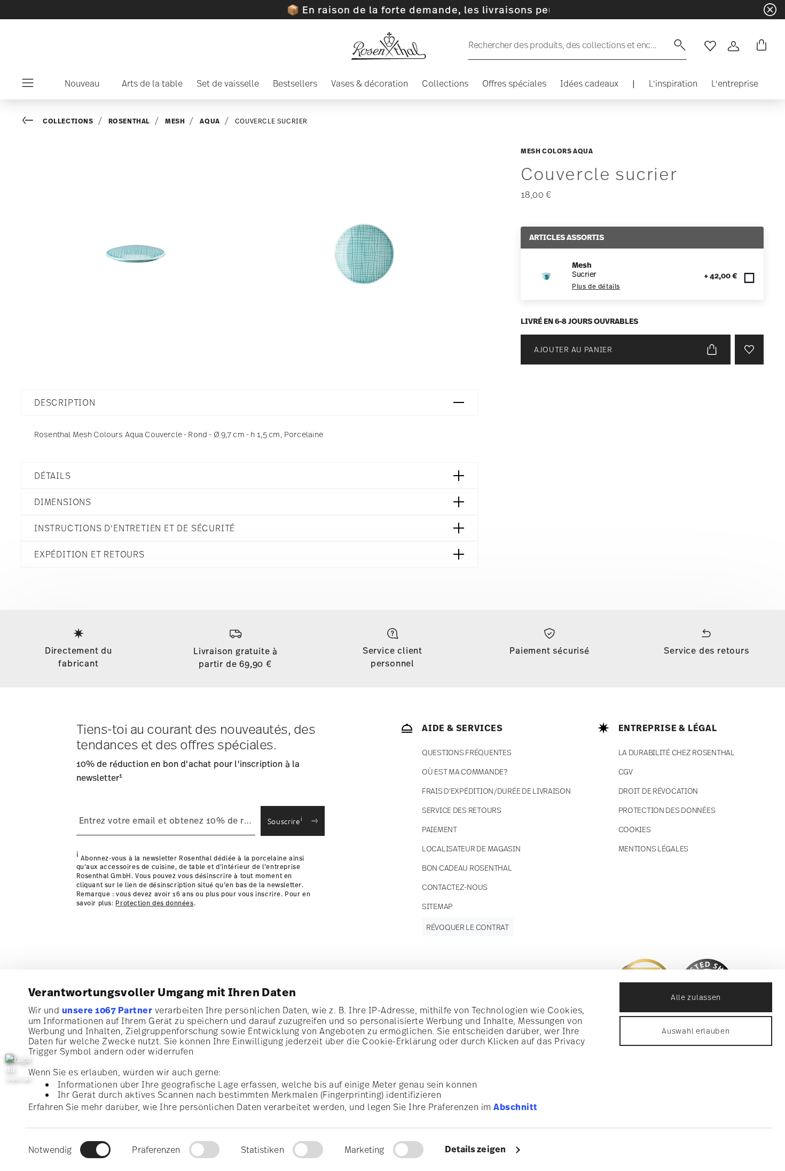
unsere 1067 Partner (107, 1010)
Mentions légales (653, 848)
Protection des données (154, 902)
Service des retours (706, 650)
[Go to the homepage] (388, 46)
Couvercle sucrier (271, 121)
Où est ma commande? (464, 771)
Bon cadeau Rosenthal (467, 868)
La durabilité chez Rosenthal (676, 752)
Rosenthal (129, 121)
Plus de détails (596, 286)
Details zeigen (475, 1149)
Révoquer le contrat (467, 927)
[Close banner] (770, 9)
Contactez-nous (455, 887)
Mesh (175, 121)
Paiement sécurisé (549, 650)
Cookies (634, 829)
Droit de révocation (658, 791)
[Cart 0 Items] (759, 46)
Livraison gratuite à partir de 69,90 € (235, 657)
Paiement (439, 829)
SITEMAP (437, 906)
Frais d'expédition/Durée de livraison (496, 791)
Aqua (209, 121)
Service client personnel (392, 657)
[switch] (204, 1149)
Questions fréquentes (466, 752)
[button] (78, 86)
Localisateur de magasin (471, 848)
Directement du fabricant (78, 657)
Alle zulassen (696, 997)
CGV (625, 771)
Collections (68, 121)
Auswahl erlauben (695, 1031)
